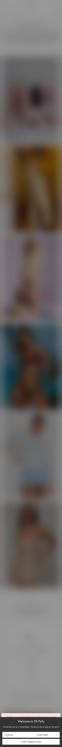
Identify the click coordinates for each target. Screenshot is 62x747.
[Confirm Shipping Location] (31, 742)
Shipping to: (9, 734)
